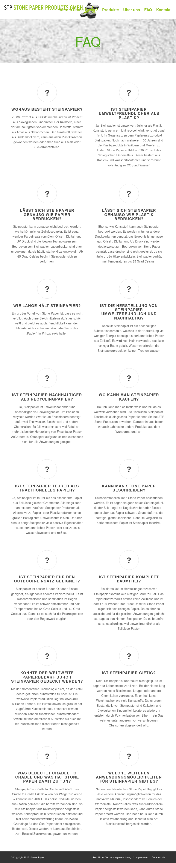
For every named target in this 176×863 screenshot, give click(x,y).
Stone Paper (37, 857)
